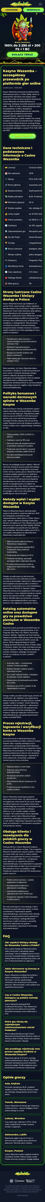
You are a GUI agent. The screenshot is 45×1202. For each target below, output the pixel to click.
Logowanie (12, 10)
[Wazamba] (21, 4)
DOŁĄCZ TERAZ (22, 54)
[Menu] (40, 4)
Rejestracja (33, 10)
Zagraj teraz (22, 136)
